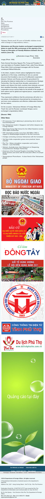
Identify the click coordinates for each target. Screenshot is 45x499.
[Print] (43, 37)
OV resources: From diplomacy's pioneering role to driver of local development (22, 121)
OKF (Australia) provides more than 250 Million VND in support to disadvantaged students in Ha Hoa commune (21, 133)
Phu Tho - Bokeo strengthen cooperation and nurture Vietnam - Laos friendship (20, 143)
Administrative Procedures (35, 472)
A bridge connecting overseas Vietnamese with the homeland (23, 136)
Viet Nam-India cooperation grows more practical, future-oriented (21, 140)
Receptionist (5, 26)
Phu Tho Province (7, 21)
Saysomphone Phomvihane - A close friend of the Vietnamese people (23, 157)
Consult (25, 472)
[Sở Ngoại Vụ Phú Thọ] (4, 6)
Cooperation (5, 25)
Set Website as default (17, 467)
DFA (2, 20)
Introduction (12, 472)
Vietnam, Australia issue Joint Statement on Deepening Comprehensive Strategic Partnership (21, 147)
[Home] (2, 18)
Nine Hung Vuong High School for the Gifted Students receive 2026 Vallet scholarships (23, 129)
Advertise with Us (31, 467)
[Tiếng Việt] (38, 3)
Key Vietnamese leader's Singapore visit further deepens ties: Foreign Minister (23, 125)
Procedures (4, 30)
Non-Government (6, 28)
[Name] (22, 258)
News (2, 23)
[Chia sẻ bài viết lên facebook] (41, 37)
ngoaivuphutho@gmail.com (9, 497)
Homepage (6, 472)
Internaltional (19, 472)
